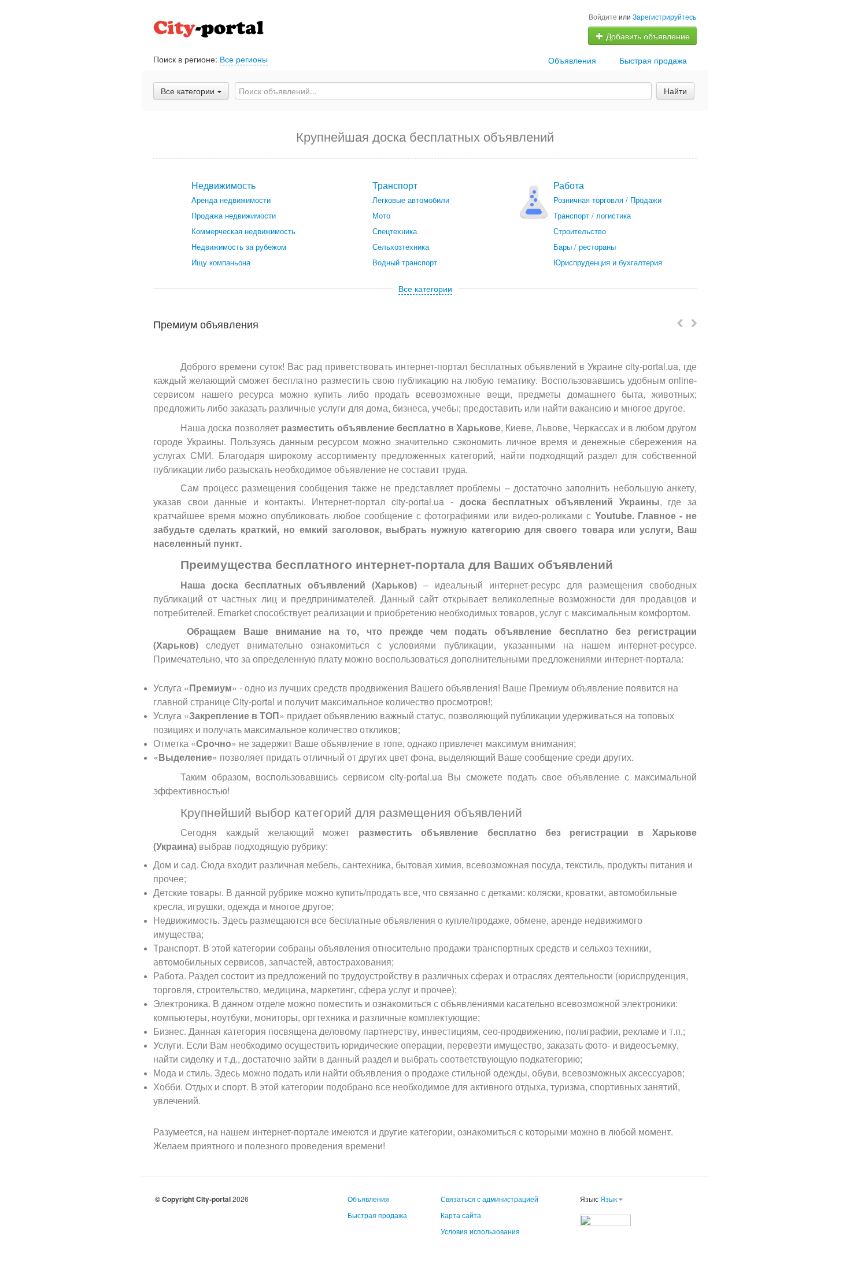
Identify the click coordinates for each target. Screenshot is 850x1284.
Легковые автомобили (410, 199)
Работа (568, 185)
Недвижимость (223, 185)
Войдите (603, 16)
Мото (381, 215)
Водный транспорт (404, 262)
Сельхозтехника (400, 246)
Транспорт (394, 185)
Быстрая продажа (653, 60)
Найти (675, 91)
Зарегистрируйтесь (664, 16)
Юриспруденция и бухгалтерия (607, 262)
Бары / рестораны (584, 246)
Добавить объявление (647, 36)
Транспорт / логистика (592, 215)
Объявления (572, 60)
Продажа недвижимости (233, 215)
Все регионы (244, 59)
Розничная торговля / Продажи (607, 199)
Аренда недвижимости (231, 199)
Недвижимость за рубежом (238, 246)
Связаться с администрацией (489, 1199)
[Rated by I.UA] (605, 1219)
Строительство (579, 230)
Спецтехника (394, 230)
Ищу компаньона (220, 262)
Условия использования (480, 1231)
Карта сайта (461, 1215)
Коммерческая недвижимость (243, 230)
